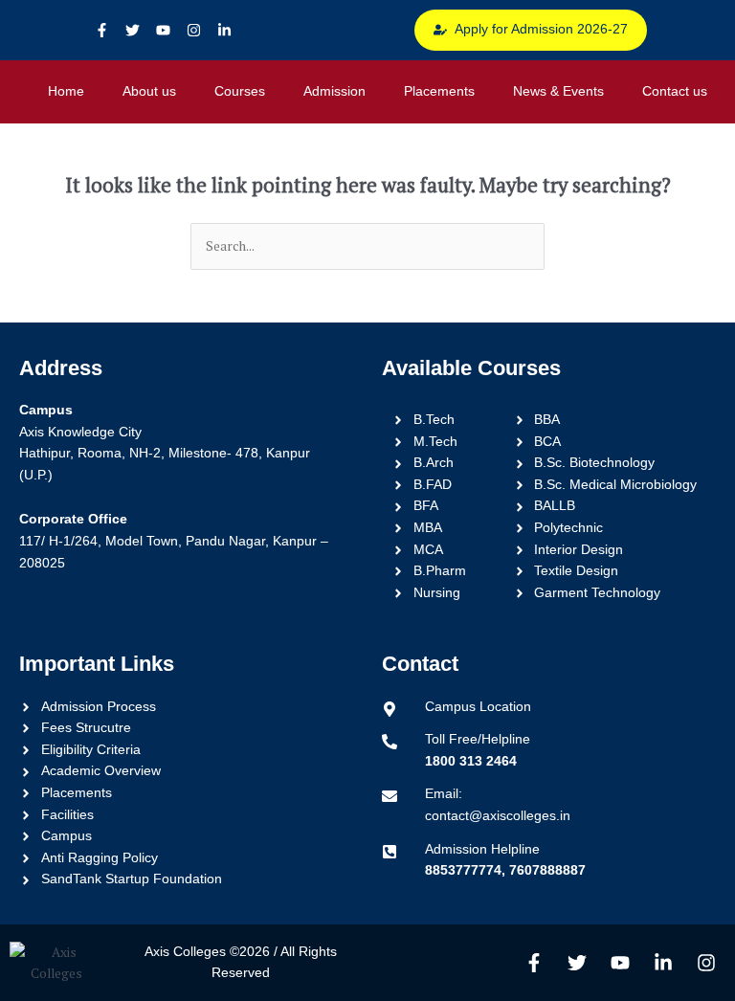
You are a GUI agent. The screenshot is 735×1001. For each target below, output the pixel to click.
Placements (439, 91)
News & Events (558, 91)
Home (66, 91)
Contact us (674, 91)
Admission (334, 91)
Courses (239, 91)
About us (149, 91)
